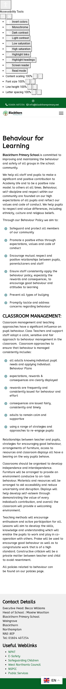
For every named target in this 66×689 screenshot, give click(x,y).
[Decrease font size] (28, 81)
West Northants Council (24, 664)
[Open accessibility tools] (5, 5)
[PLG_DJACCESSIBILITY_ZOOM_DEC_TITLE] (35, 76)
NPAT (11, 652)
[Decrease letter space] (34, 92)
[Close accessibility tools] (9, 16)
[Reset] (3, 16)
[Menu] (61, 113)
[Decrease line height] (29, 87)
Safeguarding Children (23, 660)
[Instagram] (33, 100)
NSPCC (12, 669)
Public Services (18, 673)
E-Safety (14, 656)
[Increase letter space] (39, 92)
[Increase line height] (35, 87)
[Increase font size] (33, 81)
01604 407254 (16, 104)
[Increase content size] (40, 76)
